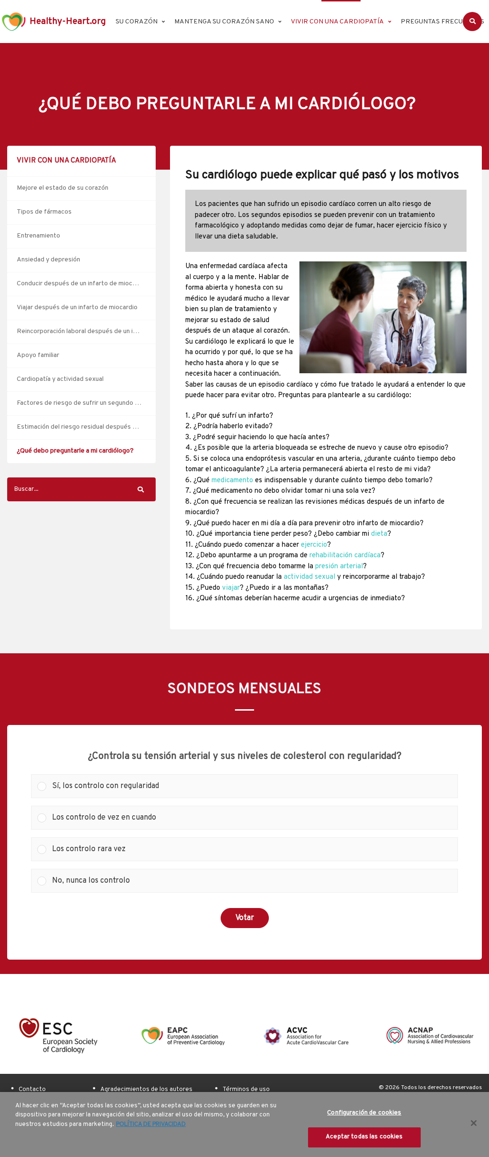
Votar (244, 918)
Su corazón (137, 22)
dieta (379, 534)
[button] (251, 786)
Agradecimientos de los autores (146, 1089)
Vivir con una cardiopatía (337, 22)
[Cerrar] (473, 1123)
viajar (231, 588)
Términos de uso (246, 1089)
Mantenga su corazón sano (224, 22)
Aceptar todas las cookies (364, 1137)
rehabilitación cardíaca (345, 555)
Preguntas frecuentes (442, 22)
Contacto (32, 1089)
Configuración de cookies (364, 1113)
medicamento (232, 480)
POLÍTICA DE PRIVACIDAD (151, 1124)
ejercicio (314, 545)
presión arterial (339, 566)
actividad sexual (309, 577)
